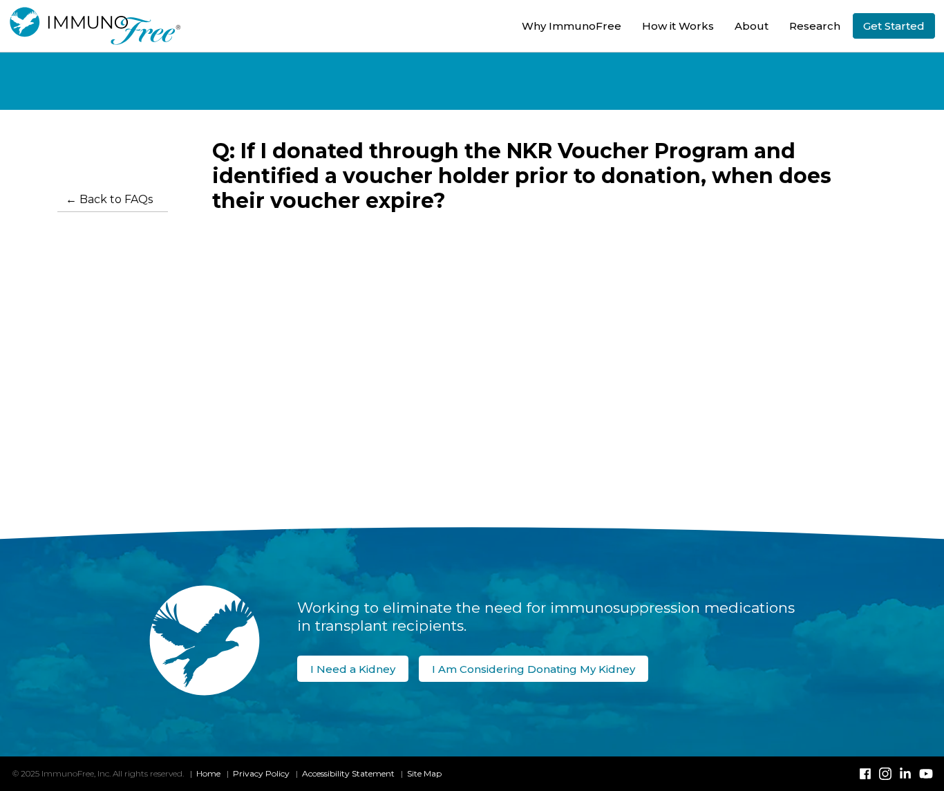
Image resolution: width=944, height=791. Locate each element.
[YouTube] (925, 774)
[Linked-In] (905, 774)
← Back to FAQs (109, 199)
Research (814, 25)
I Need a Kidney (352, 669)
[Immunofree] (92, 26)
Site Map (424, 773)
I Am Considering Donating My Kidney (533, 669)
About (751, 25)
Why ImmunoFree (571, 25)
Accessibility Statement (348, 773)
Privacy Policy (261, 773)
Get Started (894, 25)
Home (208, 773)
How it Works (678, 25)
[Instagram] (885, 774)
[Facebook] (865, 774)
